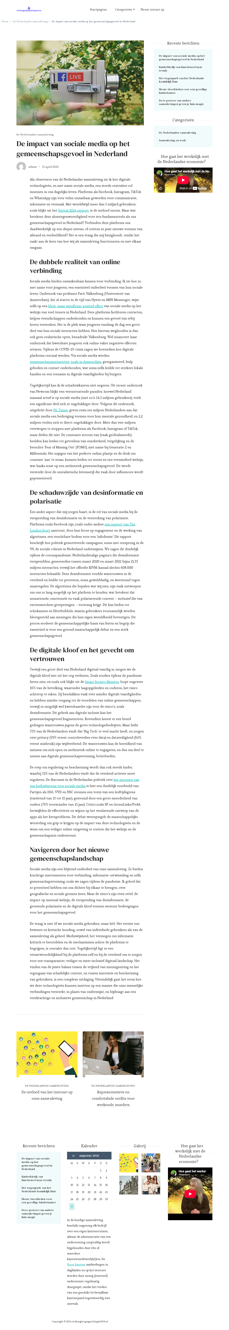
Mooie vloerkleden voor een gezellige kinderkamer (183, 91)
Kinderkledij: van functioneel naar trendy (180, 68)
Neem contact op (152, 9)
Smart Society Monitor (102, 682)
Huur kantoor (76, 1264)
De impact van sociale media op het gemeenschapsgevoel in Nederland (182, 57)
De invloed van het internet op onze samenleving (47, 1095)
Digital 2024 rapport (73, 210)
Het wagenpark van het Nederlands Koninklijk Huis (181, 80)
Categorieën (123, 9)
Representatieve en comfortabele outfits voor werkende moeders (113, 1098)
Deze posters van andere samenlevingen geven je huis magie (181, 102)
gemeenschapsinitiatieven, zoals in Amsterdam (65, 362)
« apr (73, 1155)
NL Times (60, 410)
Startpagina (98, 9)
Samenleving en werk (172, 140)
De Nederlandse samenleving (35, 134)
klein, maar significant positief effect (75, 306)
